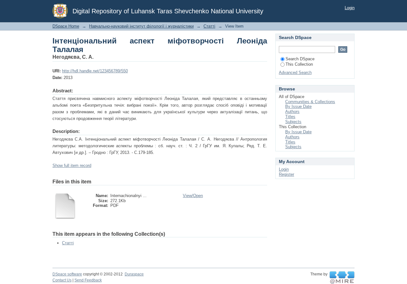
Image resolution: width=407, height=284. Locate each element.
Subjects (293, 121)
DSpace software (67, 274)
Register (286, 174)
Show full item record (71, 165)
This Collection (299, 64)
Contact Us (62, 280)
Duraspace (134, 274)
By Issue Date (298, 106)
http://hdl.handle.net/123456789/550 (95, 71)
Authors (292, 111)
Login (350, 7)
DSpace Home (65, 26)
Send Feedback (88, 280)
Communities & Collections (310, 101)
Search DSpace (300, 58)
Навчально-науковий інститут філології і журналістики (141, 26)
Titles (290, 116)
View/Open (193, 195)
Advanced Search (295, 72)
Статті (209, 26)
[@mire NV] (342, 277)
